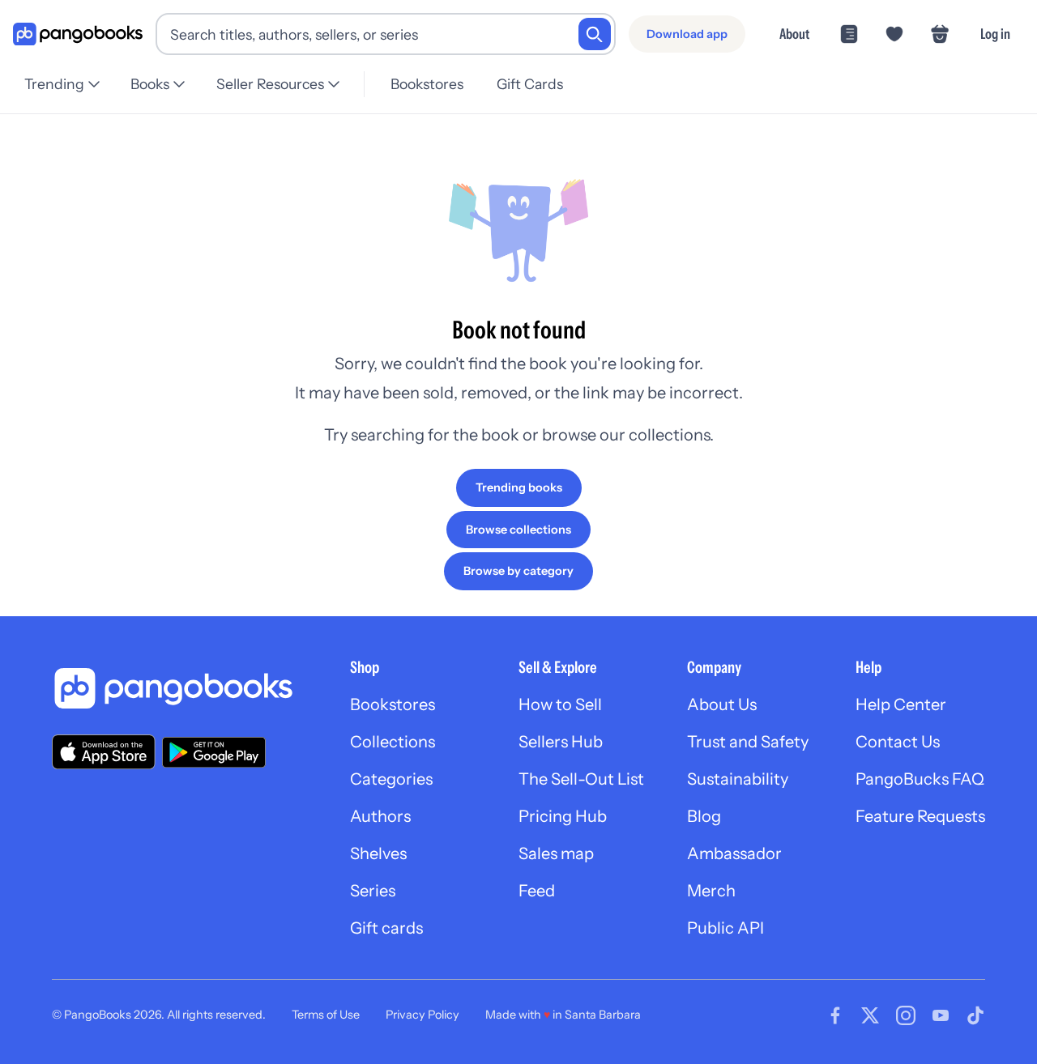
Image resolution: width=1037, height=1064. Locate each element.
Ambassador (734, 853)
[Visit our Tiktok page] (975, 1015)
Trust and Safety (748, 741)
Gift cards (386, 928)
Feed (536, 890)
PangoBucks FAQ (920, 779)
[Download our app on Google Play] (214, 752)
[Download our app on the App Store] (104, 751)
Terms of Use (326, 1014)
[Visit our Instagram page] (905, 1015)
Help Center (901, 704)
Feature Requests (920, 816)
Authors (380, 816)
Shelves (378, 853)
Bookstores (426, 83)
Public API (725, 928)
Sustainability (737, 779)
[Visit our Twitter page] (870, 1015)
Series (372, 890)
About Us (722, 704)
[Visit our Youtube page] (940, 1015)
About (794, 33)
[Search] (594, 34)
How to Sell (560, 704)
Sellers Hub (560, 741)
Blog (704, 816)
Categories (391, 779)
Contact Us (898, 741)
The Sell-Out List (581, 779)
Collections (392, 741)
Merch (711, 890)
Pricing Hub (562, 816)
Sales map (556, 853)
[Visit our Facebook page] (835, 1015)
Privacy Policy (422, 1014)
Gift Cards (530, 83)
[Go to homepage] (78, 34)
